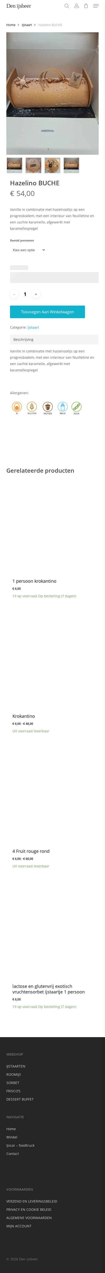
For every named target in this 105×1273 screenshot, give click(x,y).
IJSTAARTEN (15, 1066)
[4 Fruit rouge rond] (52, 795)
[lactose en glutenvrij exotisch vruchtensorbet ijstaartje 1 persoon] (52, 930)
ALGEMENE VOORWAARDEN (29, 1217)
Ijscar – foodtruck (20, 1145)
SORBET (12, 1082)
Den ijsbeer (18, 6)
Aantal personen (22, 240)
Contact (12, 1153)
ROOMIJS (13, 1074)
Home (10, 25)
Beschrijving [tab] (23, 339)
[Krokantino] (52, 660)
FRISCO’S (13, 1091)
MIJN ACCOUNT (19, 1226)
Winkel (11, 1137)
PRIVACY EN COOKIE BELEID (28, 1209)
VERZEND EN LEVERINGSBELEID (31, 1201)
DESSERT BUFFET (20, 1099)
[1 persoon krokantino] (52, 525)
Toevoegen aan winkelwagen (47, 312)
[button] (96, 5)
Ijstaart (27, 25)
